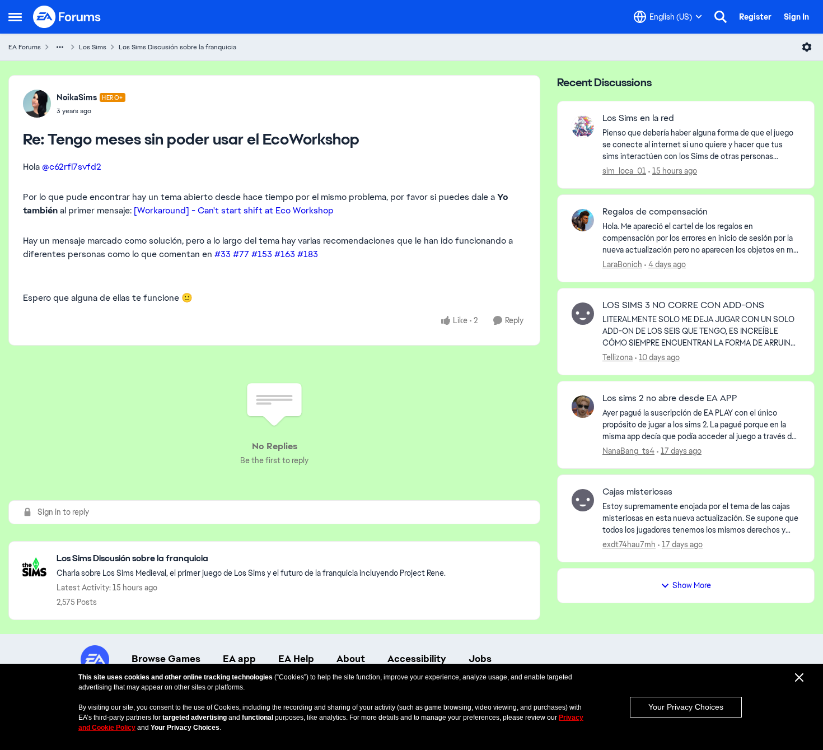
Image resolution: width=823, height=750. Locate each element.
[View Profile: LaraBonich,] (583, 220)
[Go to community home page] (67, 17)
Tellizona (617, 357)
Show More (691, 585)
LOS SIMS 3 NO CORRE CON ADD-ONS (683, 305)
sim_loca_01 (624, 171)
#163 (284, 254)
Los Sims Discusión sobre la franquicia (177, 47)
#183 (307, 254)
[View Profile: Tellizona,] (583, 313)
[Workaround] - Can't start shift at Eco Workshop (234, 210)
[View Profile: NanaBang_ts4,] (583, 406)
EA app (239, 659)
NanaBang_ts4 (628, 451)
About (350, 659)
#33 (222, 254)
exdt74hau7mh (629, 544)
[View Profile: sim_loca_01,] (583, 126)
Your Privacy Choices (685, 706)
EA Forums (24, 47)
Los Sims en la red (638, 118)
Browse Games (166, 659)
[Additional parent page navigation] (60, 47)
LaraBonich (622, 264)
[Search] (720, 17)
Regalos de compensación (655, 211)
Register (755, 17)
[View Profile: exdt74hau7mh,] (583, 500)
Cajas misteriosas (637, 491)
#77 (241, 254)
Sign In (796, 17)
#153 (261, 254)
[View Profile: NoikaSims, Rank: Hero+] (37, 104)
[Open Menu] (807, 47)
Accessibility (416, 659)
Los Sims (92, 47)
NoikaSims (77, 97)
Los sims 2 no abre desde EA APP (669, 398)
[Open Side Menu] (15, 16)
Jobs (480, 659)
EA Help (296, 659)
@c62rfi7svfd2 (71, 167)
